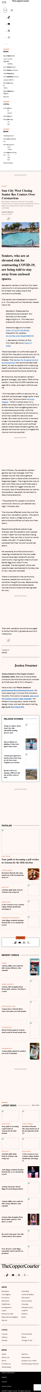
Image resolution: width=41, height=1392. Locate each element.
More (6, 131)
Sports (6, 97)
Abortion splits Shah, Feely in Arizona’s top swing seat (12, 891)
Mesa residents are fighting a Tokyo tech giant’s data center (11, 744)
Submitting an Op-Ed (30, 1364)
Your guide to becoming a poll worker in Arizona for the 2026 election (20, 861)
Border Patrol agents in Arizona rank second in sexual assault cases (14, 1031)
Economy (7, 67)
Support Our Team (29, 1361)
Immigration (7, 1027)
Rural (9, 91)
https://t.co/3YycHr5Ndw (17, 330)
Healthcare (6, 1304)
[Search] (12, 10)
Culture (6, 108)
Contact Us (6, 1364)
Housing (10, 73)
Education (11, 67)
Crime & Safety (8, 984)
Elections (7, 70)
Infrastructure (8, 1006)
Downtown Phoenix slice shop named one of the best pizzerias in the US (13, 875)
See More (35, 1105)
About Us (5, 1357)
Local (6, 104)
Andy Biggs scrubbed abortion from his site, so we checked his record (13, 922)
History (6, 116)
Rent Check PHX (17, 707)
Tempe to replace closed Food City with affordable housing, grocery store (12, 729)
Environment (27, 1301)
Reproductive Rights (10, 917)
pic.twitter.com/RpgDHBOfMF (20, 336)
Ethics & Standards (8, 1372)
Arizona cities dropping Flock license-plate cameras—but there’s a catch (14, 989)
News (6, 51)
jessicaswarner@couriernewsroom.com (17, 690)
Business (7, 56)
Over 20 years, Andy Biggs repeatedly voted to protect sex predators (12, 1251)
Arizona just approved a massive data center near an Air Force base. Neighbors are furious (12, 759)
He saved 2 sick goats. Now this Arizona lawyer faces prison (13, 1235)
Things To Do (27, 1340)
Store (5, 144)
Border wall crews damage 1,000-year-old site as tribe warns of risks (12, 774)
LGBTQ (10, 80)
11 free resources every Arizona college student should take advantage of (13, 906)
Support (4, 1377)
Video (5, 136)
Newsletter (11, 139)
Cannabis (11, 56)
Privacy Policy (6, 1386)
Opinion (10, 136)
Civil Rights (6, 1294)
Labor (5, 80)
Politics (10, 83)
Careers (4, 1381)
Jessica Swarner (7, 212)
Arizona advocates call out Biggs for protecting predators (12, 1187)
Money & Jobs (7, 1314)
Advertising (8, 163)
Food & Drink (7, 870)
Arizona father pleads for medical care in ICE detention (14, 1052)
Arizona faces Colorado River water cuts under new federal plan (14, 1010)
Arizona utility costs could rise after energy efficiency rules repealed (12, 967)
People (6, 119)
